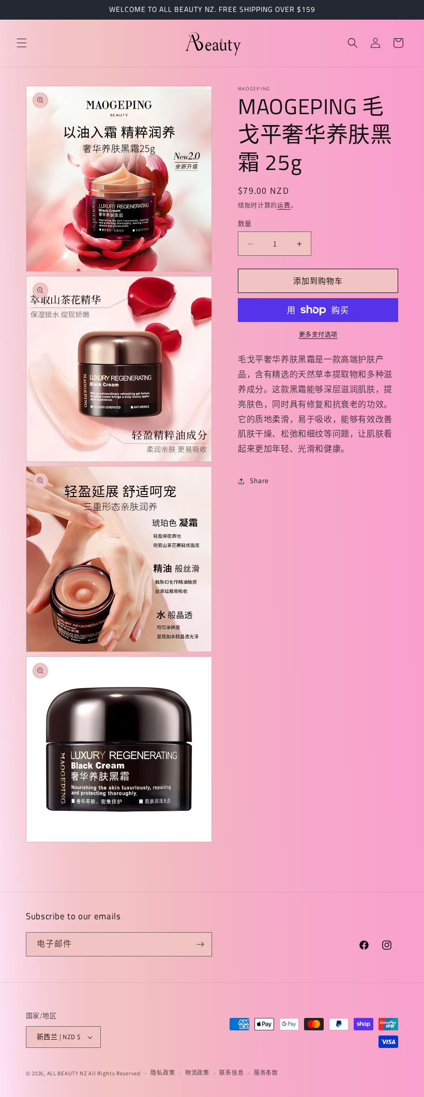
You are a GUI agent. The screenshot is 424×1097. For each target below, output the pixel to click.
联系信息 (231, 1072)
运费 (283, 205)
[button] (21, 43)
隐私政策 (162, 1072)
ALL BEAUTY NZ (67, 1073)
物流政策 (197, 1072)
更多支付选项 (318, 334)
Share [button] (259, 480)
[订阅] (200, 944)
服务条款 (266, 1072)
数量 (245, 223)
